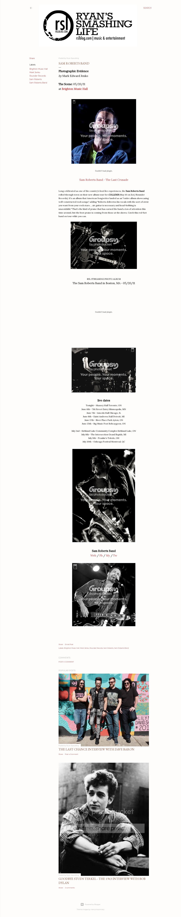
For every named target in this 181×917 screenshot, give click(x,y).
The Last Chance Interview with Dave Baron (96, 749)
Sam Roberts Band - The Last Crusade (103, 180)
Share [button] (32, 58)
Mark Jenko (34, 72)
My (108, 555)
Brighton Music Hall (38, 69)
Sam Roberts (35, 79)
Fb (101, 555)
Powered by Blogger (92, 904)
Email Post (69, 644)
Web (93, 555)
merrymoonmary (97, 909)
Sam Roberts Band (38, 83)
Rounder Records (37, 76)
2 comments (70, 888)
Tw (115, 555)
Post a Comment (66, 662)
